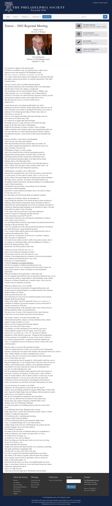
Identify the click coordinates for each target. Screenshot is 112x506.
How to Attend (35, 485)
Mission (15, 480)
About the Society (20, 477)
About (15, 17)
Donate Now (47, 17)
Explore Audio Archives (89, 51)
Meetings (25, 17)
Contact (95, 3)
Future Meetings (35, 480)
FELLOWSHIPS (87, 41)
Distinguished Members (20, 487)
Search (72, 487)
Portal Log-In (103, 3)
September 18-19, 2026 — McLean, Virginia (94, 26)
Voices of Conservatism (55, 480)
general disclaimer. (65, 504)
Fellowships (34, 487)
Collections (36, 17)
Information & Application (90, 43)
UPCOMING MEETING (89, 25)
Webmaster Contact (65, 497)
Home (8, 17)
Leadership (16, 482)
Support (15, 494)
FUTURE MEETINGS (88, 33)
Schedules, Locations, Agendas (91, 35)
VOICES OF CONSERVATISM (91, 49)
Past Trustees (17, 489)
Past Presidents (17, 485)
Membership (16, 491)
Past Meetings (35, 482)
